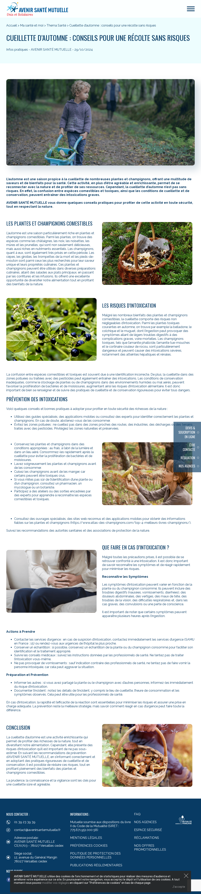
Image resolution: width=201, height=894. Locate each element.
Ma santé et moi (31, 25)
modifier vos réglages (55, 882)
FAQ (137, 814)
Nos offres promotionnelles (150, 847)
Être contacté (189, 447)
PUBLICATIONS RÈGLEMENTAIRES (96, 865)
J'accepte (178, 886)
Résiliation (188, 458)
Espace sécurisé (148, 830)
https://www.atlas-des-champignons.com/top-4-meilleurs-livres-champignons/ (130, 523)
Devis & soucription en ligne (186, 432)
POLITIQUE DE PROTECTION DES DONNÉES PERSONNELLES (95, 855)
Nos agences (187, 466)
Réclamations (146, 838)
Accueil (11, 25)
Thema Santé (56, 25)
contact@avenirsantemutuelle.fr (37, 830)
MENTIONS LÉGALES (86, 838)
